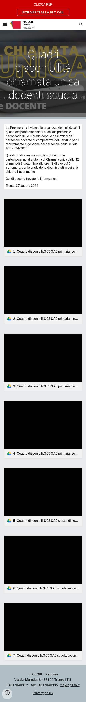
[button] (5, 24)
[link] (43, 227)
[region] (43, 9)
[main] (43, 74)
